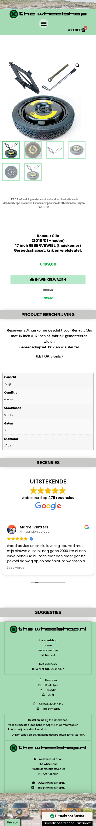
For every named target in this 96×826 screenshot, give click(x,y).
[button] (43, 23)
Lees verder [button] (16, 568)
